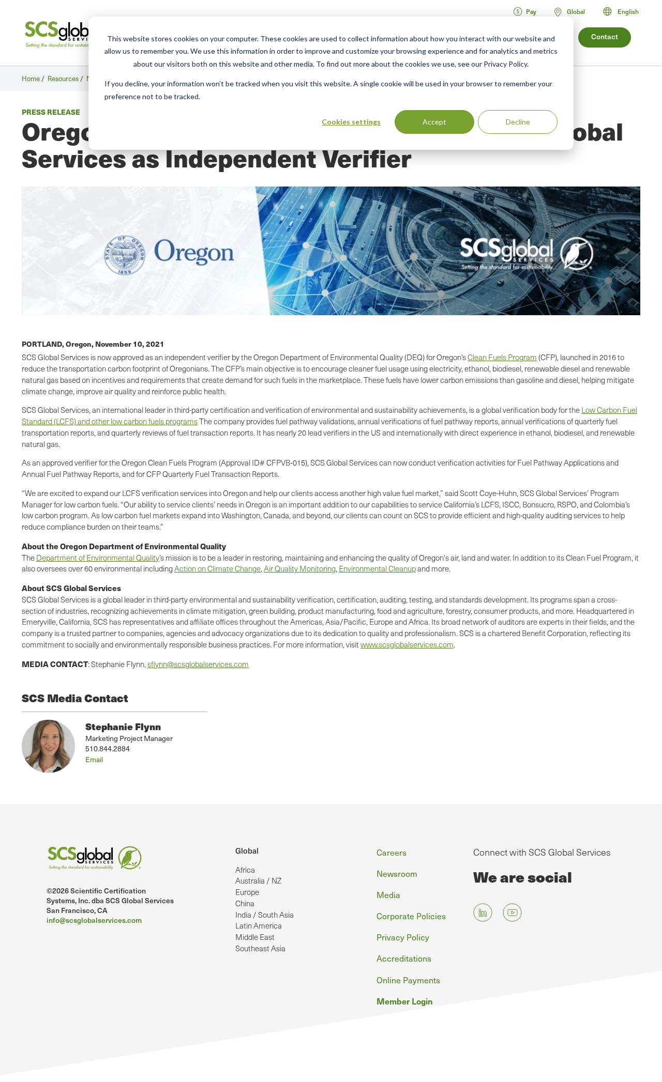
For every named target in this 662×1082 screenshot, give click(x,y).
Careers (392, 852)
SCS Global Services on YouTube (512, 912)
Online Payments (408, 979)
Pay (531, 11)
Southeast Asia (260, 948)
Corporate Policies (411, 915)
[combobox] (625, 11)
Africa (245, 869)
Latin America (258, 925)
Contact (604, 36)
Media (388, 894)
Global (247, 850)
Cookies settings (351, 121)
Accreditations (404, 958)
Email (94, 759)
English (628, 11)
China (244, 903)
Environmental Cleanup (377, 568)
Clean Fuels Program (502, 357)
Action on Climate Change (217, 568)
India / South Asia (264, 914)
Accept (434, 121)
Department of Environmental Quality (97, 557)
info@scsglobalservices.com (94, 920)
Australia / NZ (258, 880)
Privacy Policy (403, 937)
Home (31, 78)
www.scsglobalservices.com (407, 644)
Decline (518, 121)
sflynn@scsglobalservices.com (198, 664)
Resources (63, 78)
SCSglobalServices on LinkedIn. (482, 912)
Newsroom (397, 873)
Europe (247, 892)
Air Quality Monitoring (300, 568)
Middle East (255, 937)
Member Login (405, 1001)
